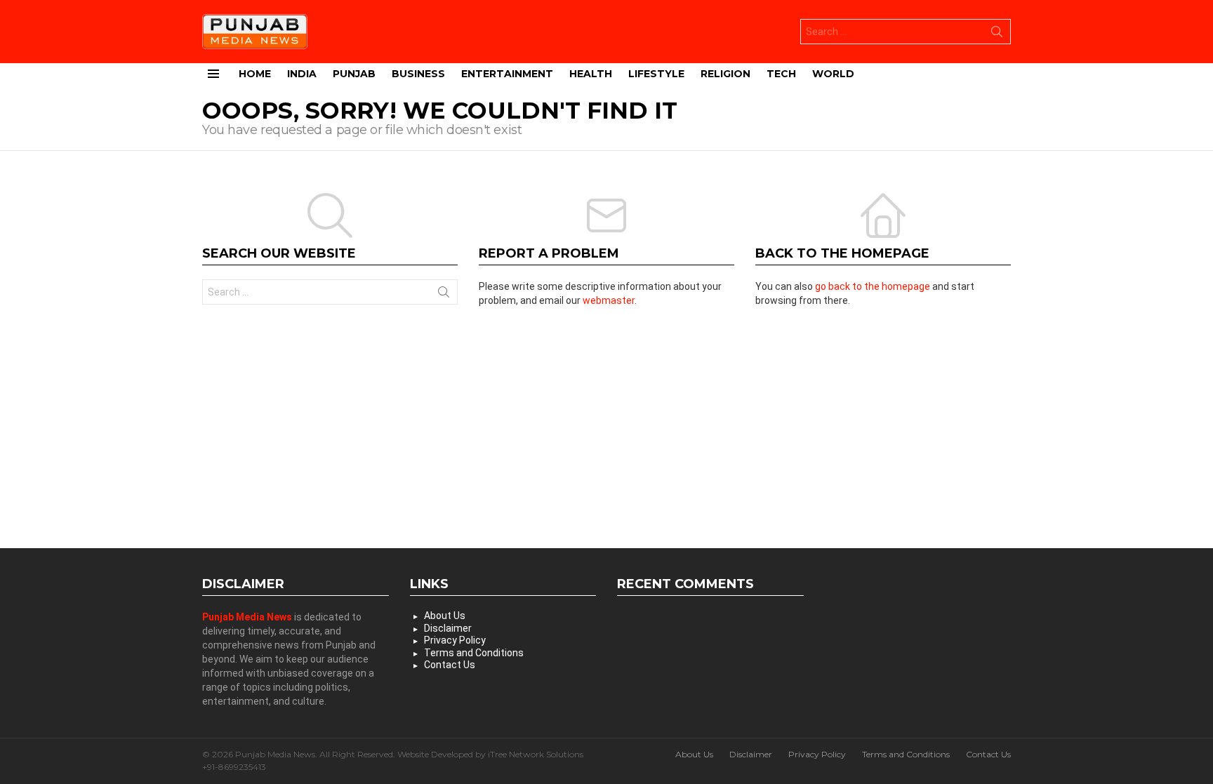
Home (255, 73)
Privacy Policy (455, 640)
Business (418, 73)
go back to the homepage (872, 286)
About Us (444, 615)
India (302, 73)
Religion (725, 73)
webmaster (609, 300)
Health (590, 73)
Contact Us (449, 664)
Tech (781, 73)
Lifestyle (656, 73)
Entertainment (507, 73)
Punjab (354, 73)
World (833, 73)
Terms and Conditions (474, 652)
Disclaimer (448, 628)
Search (997, 34)
